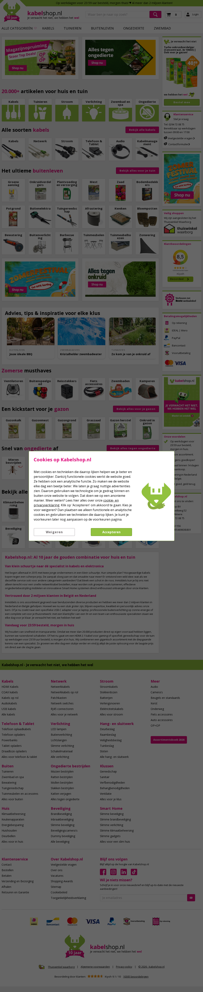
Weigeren (54, 532)
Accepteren (111, 532)
